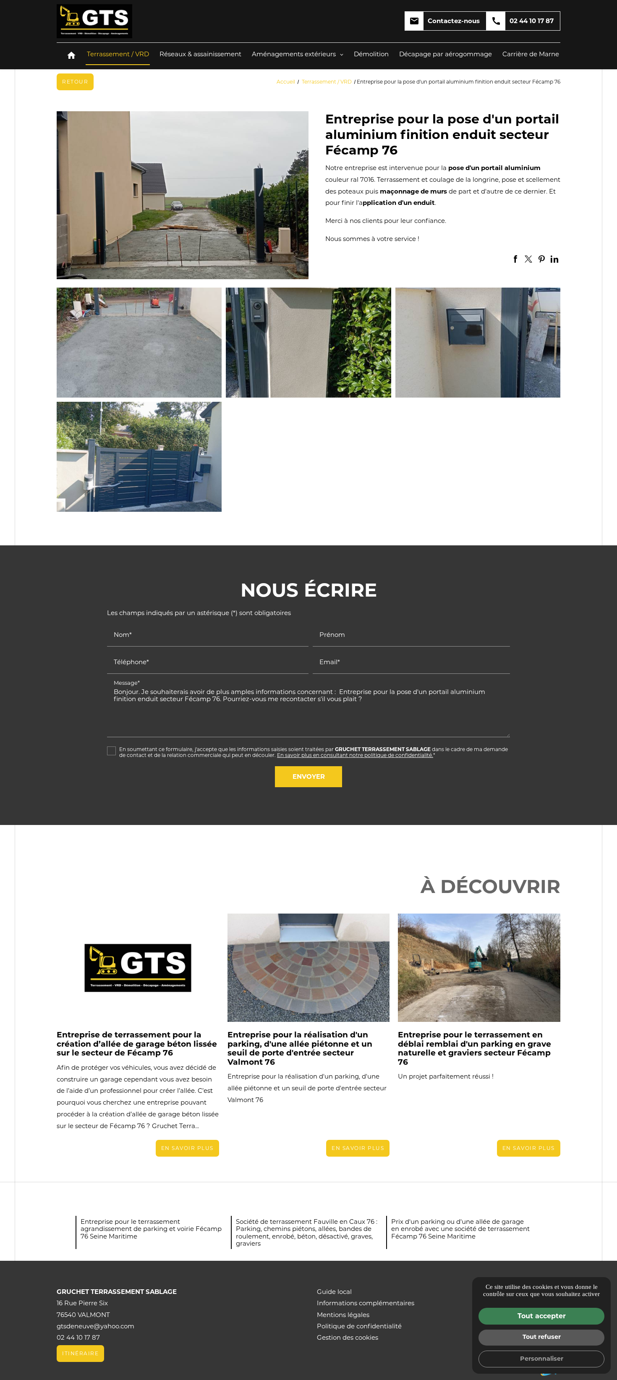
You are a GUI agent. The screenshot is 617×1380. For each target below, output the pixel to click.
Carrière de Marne (530, 54)
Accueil (286, 82)
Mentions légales (343, 1315)
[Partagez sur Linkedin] (554, 259)
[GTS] (94, 21)
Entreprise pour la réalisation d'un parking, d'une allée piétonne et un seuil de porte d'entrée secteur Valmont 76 (299, 1048)
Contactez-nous (444, 21)
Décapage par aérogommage (445, 54)
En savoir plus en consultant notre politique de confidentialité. (355, 755)
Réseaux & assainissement (200, 54)
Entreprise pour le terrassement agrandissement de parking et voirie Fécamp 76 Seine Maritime (151, 1229)
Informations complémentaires (365, 1303)
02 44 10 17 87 (522, 21)
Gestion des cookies (347, 1337)
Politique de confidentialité (359, 1326)
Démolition (371, 54)
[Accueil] (71, 56)
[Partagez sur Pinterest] (541, 259)
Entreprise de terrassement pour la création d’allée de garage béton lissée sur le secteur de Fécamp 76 (137, 1044)
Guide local (334, 1292)
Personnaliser (541, 1358)
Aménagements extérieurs (294, 54)
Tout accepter (542, 1316)
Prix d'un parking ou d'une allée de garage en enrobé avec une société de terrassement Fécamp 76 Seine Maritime (460, 1229)
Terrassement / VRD (118, 54)
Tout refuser (542, 1337)
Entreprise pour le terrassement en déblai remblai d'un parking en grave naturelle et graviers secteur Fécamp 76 (474, 1048)
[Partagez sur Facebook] (515, 259)
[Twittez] (528, 259)
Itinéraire (80, 1353)
